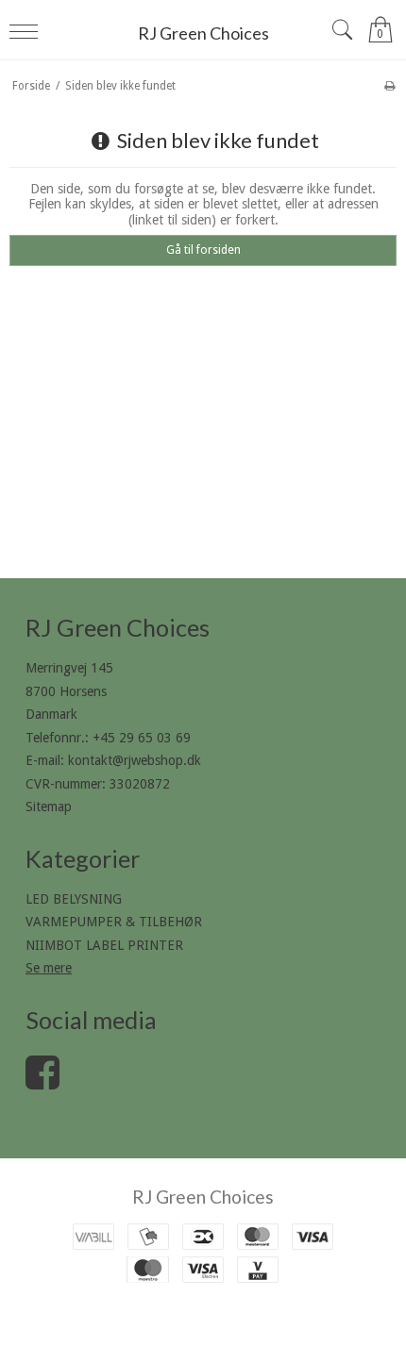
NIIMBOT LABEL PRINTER (104, 945)
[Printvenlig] (389, 85)
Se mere (48, 967)
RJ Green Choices (203, 33)
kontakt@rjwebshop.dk (134, 760)
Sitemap (48, 806)
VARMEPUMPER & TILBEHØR (113, 921)
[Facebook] (42, 1081)
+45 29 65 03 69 (142, 737)
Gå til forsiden (203, 250)
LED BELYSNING (73, 898)
